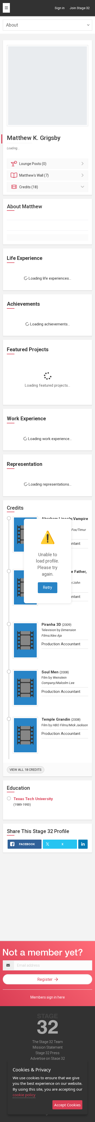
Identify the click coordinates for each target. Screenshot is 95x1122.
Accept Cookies (67, 1104)
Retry (47, 587)
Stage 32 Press (47, 1053)
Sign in (60, 8)
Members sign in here (47, 997)
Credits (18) (28, 187)
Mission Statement (48, 1047)
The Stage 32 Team (47, 1042)
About (12, 25)
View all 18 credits (26, 770)
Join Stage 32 (80, 8)
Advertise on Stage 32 (47, 1058)
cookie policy (24, 1094)
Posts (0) (32, 164)
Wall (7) (34, 175)
